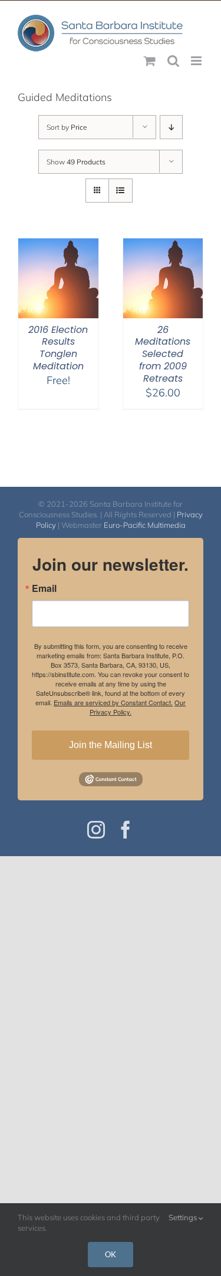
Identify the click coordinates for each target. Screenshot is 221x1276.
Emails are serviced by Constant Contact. (113, 702)
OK (110, 1254)
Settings (184, 1217)
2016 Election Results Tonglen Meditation (58, 348)
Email (44, 588)
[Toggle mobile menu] (197, 61)
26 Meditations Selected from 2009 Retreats (162, 354)
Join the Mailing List (110, 745)
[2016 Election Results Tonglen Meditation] (58, 245)
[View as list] (120, 190)
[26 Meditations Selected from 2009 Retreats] (163, 245)
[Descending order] (171, 127)
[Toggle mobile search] (173, 61)
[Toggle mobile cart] (150, 61)
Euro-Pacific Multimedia (145, 525)
